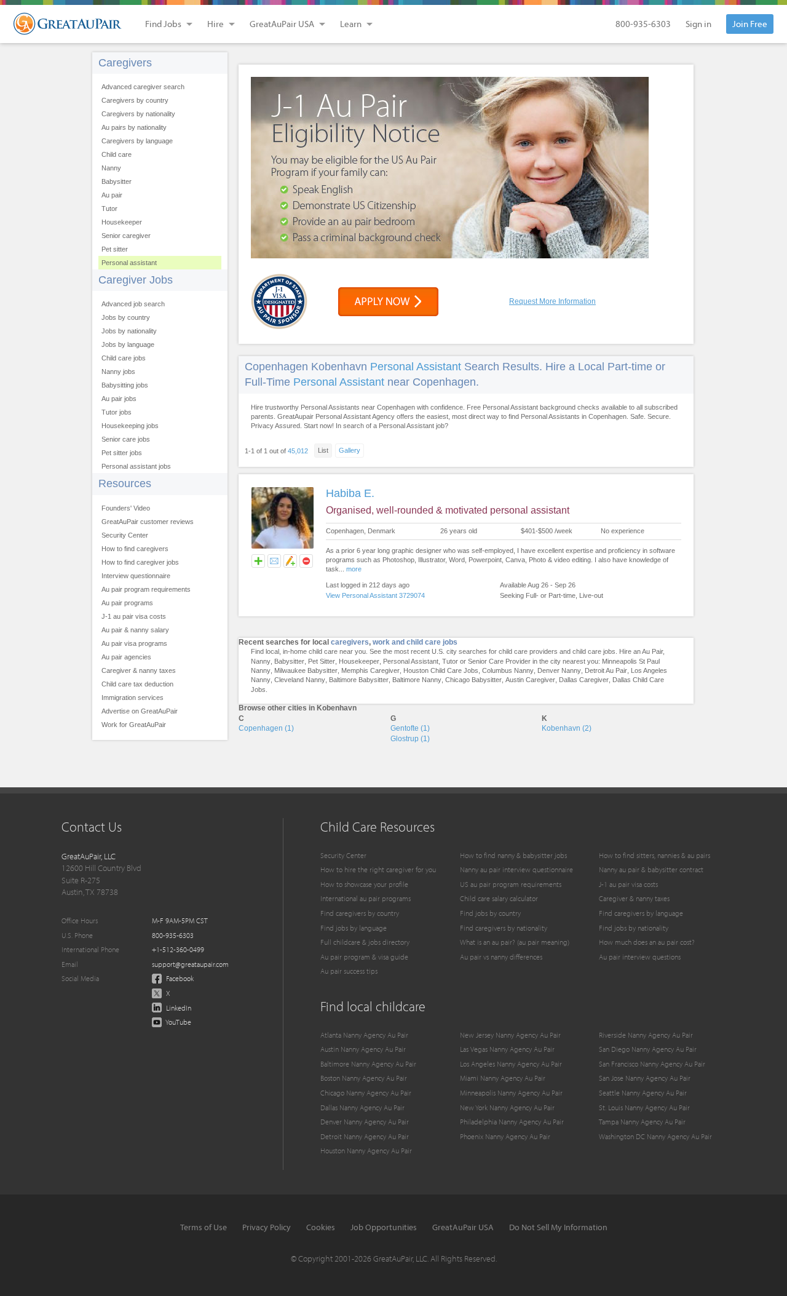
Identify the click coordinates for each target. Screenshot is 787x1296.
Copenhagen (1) (266, 728)
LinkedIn (177, 1007)
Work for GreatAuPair (133, 724)
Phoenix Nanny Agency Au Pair (505, 1136)
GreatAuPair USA (463, 1227)
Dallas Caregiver (584, 679)
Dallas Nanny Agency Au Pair (362, 1107)
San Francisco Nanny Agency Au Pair (652, 1063)
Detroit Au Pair (606, 670)
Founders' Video (125, 508)
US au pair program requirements (510, 884)
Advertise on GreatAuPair (139, 711)
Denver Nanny (559, 670)
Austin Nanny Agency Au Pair (363, 1049)
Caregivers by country (134, 100)
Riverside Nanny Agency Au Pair (646, 1035)
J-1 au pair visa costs (133, 616)
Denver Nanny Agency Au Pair (364, 1121)
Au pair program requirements (146, 589)
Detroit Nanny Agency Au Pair (364, 1136)
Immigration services (132, 697)
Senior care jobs (125, 439)
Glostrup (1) (410, 738)
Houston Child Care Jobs (440, 670)
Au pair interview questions (640, 956)
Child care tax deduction (137, 684)
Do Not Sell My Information (558, 1227)
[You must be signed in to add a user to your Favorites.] (258, 561)
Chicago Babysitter (473, 679)
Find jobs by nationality (633, 927)
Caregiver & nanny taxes (138, 670)
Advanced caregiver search (142, 86)
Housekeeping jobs (130, 425)
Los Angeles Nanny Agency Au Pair (511, 1063)
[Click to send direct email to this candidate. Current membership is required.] (274, 561)
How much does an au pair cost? (647, 942)
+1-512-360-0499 (178, 949)
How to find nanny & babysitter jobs (513, 855)
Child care (116, 154)
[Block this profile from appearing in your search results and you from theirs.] (306, 561)
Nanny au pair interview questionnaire (516, 869)
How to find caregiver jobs (140, 562)
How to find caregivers (134, 548)
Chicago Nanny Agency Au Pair (365, 1092)
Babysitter (116, 181)
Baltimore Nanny (416, 679)
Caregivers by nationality (138, 113)
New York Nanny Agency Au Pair (507, 1107)
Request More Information (552, 301)
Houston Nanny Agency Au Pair (366, 1150)
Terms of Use (203, 1227)
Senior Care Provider (499, 661)
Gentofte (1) (410, 728)
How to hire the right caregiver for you (378, 869)
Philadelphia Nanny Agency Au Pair (512, 1121)
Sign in (698, 24)
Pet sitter (114, 249)
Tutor (109, 208)
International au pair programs (365, 898)
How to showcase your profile (364, 884)
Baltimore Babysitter (359, 679)
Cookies (320, 1227)
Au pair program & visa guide (364, 956)
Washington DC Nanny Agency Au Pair (655, 1136)
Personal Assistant (415, 366)
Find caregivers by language (641, 913)
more (354, 569)
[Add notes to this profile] (290, 561)
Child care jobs (123, 358)
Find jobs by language (353, 927)
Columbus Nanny (508, 670)
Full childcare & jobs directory (364, 942)
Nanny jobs (118, 371)
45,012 (298, 451)
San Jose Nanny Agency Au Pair (644, 1078)
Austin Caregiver (530, 679)
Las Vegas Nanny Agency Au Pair (507, 1049)
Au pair (111, 195)
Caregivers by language (137, 141)
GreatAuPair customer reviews (147, 521)
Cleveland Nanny (299, 679)
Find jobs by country (490, 913)
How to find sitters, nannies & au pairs (654, 855)
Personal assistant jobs (136, 466)
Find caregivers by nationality (503, 927)
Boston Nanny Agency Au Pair (363, 1078)
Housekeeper (121, 222)
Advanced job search (133, 304)
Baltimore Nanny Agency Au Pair (368, 1063)
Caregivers (125, 63)
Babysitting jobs (124, 385)
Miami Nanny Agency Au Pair (502, 1078)
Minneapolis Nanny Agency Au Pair (511, 1092)
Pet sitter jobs (121, 452)
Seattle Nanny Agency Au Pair (643, 1092)
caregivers (350, 642)
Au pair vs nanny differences (501, 956)
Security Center (124, 535)
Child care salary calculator (499, 898)
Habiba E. (350, 493)
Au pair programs (127, 602)
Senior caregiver (126, 235)
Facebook (179, 978)
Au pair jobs (118, 398)
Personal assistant (129, 262)
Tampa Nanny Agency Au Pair (642, 1121)
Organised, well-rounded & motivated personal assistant (447, 510)
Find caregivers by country (359, 913)
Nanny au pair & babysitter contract (651, 869)
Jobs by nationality (129, 331)
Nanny (111, 168)
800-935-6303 (643, 24)
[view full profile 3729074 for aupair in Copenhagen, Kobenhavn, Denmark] (282, 547)
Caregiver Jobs (135, 280)
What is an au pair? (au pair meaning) (514, 942)
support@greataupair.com (190, 964)
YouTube (177, 1022)
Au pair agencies (126, 657)
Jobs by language (127, 344)
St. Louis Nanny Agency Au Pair (644, 1107)
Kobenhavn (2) (566, 728)
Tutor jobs (116, 412)
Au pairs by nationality (134, 127)
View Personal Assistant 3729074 (375, 595)
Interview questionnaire (135, 575)
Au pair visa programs (134, 643)
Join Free (749, 24)
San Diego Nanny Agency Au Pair (648, 1049)
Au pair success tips (349, 971)
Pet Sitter (321, 661)
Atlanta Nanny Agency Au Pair (364, 1035)
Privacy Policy (266, 1227)
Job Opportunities (383, 1227)
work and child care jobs (415, 642)
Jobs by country (125, 317)
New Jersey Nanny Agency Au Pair (510, 1035)
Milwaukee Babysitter (306, 670)
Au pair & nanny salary (135, 630)
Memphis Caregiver (370, 670)
